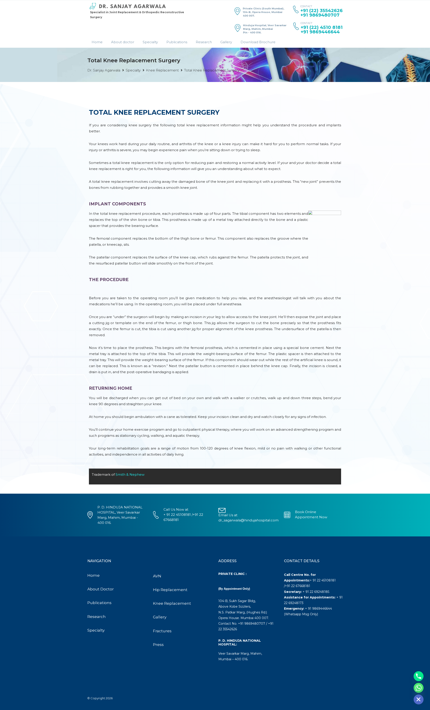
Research (204, 42)
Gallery (226, 42)
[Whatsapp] (419, 688)
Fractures (162, 631)
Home (97, 42)
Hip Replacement (170, 589)
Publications (176, 42)
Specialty (150, 42)
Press (158, 644)
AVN (157, 576)
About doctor (122, 42)
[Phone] (419, 676)
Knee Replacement (162, 70)
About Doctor (100, 589)
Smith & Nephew (130, 474)
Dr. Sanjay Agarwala (103, 70)
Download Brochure (258, 42)
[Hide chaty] (419, 699)
